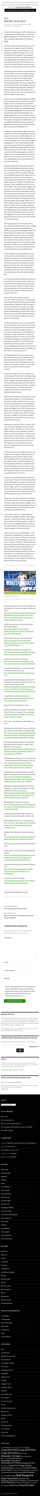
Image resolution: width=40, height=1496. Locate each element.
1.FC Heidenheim (6, 1447)
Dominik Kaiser (7, 1468)
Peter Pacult (4, 1475)
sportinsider (4, 1221)
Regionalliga (26, 1478)
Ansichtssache (5, 1352)
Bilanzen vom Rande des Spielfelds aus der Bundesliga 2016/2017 (19, 915)
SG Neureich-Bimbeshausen (9, 1214)
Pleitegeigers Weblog (7, 1207)
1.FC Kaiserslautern (16, 1447)
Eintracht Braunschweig (19, 1468)
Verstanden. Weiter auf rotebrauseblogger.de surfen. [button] (20, 10)
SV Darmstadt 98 (7, 1483)
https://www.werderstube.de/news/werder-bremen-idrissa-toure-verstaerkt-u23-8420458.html (18, 871)
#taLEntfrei (4, 1251)
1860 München (23, 1453)
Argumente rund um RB (8, 1356)
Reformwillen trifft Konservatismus (15, 907)
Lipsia (2, 1333)
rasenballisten (5, 1268)
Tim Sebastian (26, 1482)
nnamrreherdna (5, 1336)
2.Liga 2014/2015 (9, 1450)
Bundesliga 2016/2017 (11, 1460)
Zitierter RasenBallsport (8, 1436)
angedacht (4, 1176)
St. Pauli (27, 1480)
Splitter (3, 1418)
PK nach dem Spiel (6, 1401)
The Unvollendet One (7, 1120)
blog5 (2, 1183)
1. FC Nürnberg (25, 1447)
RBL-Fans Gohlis (6, 1286)
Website (7, 978)
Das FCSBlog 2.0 (6, 1187)
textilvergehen (5, 1232)
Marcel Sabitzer (29, 1472)
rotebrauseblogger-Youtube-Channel (12, 1070)
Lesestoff (3, 1391)
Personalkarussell (6, 1394)
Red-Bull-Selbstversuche (8, 1408)
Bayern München (26, 1456)
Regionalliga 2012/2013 (9, 1480)
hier (22, 996)
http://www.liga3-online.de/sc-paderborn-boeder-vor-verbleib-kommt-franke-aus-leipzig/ (19, 714)
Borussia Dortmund (15, 1458)
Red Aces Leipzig (6, 1300)
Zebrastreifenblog (6, 1239)
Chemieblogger (5, 1319)
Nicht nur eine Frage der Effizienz (11, 1123)
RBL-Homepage (5, 1289)
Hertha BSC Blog (6, 1194)
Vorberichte (4, 1432)
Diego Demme (26, 1465)
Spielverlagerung (6, 1218)
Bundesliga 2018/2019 (27, 1463)
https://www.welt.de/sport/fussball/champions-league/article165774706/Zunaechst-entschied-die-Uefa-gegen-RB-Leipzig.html (20, 857)
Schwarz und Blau (6, 1211)
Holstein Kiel (35, 1470)
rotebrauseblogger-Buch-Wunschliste (20, 1029)
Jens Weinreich (5, 1197)
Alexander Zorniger (11, 1455)
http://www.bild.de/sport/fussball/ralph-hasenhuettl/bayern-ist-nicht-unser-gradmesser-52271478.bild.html (19, 643)
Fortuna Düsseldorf (24, 1470)
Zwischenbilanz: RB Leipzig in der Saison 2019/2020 (16, 1127)
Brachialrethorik (6, 1359)
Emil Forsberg (31, 1468)
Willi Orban (14, 1485)
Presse (6, 18)
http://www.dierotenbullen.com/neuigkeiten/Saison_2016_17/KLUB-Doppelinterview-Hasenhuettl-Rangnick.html (20, 806)
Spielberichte (5, 1411)
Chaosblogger (5, 1316)
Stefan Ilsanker (34, 1480)
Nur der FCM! (5, 1204)
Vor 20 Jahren (5, 1429)
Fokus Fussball (5, 1190)
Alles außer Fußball (7, 1130)
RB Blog (3, 1275)
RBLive (3, 1293)
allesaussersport (6, 1173)
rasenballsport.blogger (8, 1272)
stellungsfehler (5, 1228)
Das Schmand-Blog (6, 1323)
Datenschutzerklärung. (23, 7)
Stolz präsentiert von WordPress (9, 1493)
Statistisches (4, 1422)
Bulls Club (4, 1255)
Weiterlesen (4, 1089)
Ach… (2, 1349)
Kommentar (8, 937)
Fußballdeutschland (7, 1370)
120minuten (4, 1169)
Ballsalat (3, 1180)
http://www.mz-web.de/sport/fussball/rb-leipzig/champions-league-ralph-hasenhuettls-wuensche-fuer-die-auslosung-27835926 (19, 779)
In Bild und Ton (5, 1377)
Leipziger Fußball (6, 1387)
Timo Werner (18, 1482)
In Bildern (4, 1380)
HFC (31, 1470)
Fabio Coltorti (6, 1470)
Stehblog (3, 1225)
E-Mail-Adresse (9, 970)
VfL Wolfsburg (5, 1485)
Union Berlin (33, 1482)
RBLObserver (5, 1296)
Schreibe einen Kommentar (12, 26)
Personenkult (5, 1397)
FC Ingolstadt (15, 1470)
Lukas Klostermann (6, 1472)
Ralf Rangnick (24, 1475)
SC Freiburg (21, 1480)
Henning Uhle (5, 1150)
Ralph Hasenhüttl (9, 1478)
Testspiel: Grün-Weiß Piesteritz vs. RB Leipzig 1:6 (22, 1143)
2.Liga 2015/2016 (27, 1449)
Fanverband (4, 1262)
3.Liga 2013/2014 (10, 1452)
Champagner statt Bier (8, 1363)
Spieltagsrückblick (6, 1415)
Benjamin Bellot (4, 1458)
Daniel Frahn (14, 1465)
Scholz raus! (4, 1116)
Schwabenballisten (6, 1303)
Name (6, 962)
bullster (3, 1258)
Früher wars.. (5, 1366)
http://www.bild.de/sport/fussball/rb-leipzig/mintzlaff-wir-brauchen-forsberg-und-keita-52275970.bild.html (19, 631)
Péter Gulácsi (11, 1476)
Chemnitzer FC (5, 1465)
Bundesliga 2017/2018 (10, 1463)
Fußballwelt (4, 1373)
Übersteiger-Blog (6, 1235)
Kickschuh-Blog (5, 1200)
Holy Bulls (4, 1265)
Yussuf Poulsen (26, 1485)
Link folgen (30, 1020)
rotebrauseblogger (21, 24)
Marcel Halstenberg (17, 1472)
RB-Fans (3, 1282)
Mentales (14, 1153)
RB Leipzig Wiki (5, 1279)
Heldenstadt (4, 1326)
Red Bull (19, 1478)
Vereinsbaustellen (6, 1425)
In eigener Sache (6, 1384)
